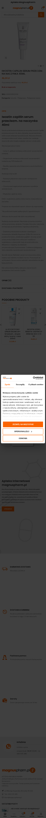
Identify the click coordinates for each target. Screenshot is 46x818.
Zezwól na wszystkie (23, 424)
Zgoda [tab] (7, 384)
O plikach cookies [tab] (35, 384)
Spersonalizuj (21, 431)
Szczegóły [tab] (20, 384)
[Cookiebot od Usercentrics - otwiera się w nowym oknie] (33, 377)
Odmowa (23, 438)
